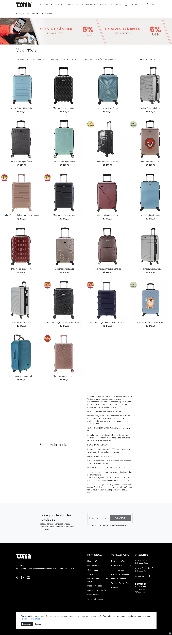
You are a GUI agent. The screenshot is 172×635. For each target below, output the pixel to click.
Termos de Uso (117, 569)
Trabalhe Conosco (95, 598)
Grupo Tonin (92, 569)
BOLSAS (103, 5)
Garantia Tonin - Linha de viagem (97, 579)
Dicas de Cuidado (94, 585)
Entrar (134, 5)
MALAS (26, 13)
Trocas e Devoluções (120, 583)
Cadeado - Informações (97, 590)
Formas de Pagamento (120, 574)
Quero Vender (93, 565)
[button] (45, 4)
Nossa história (93, 561)
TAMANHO (35, 13)
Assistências (92, 574)
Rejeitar (38, 624)
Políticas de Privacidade (121, 565)
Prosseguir (26, 624)
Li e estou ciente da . (108, 525)
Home (18, 13)
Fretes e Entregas (118, 578)
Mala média (47, 13)
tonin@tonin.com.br (143, 576)
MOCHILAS (60, 5)
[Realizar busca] (126, 4)
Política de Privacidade (116, 525)
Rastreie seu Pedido (119, 561)
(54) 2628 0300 (141, 562)
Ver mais (115, 5)
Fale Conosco (93, 594)
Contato (114, 587)
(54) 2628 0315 (141, 570)
